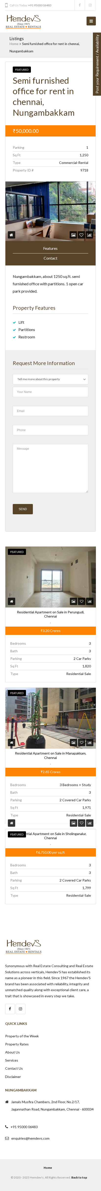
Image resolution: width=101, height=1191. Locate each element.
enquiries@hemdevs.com (30, 1138)
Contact (50, 258)
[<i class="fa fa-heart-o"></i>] (81, 234)
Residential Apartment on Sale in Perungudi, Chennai (50, 614)
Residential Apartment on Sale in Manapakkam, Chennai (50, 755)
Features (50, 248)
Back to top (79, 1177)
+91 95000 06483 (39, 5)
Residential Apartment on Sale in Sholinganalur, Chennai (50, 836)
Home (14, 44)
